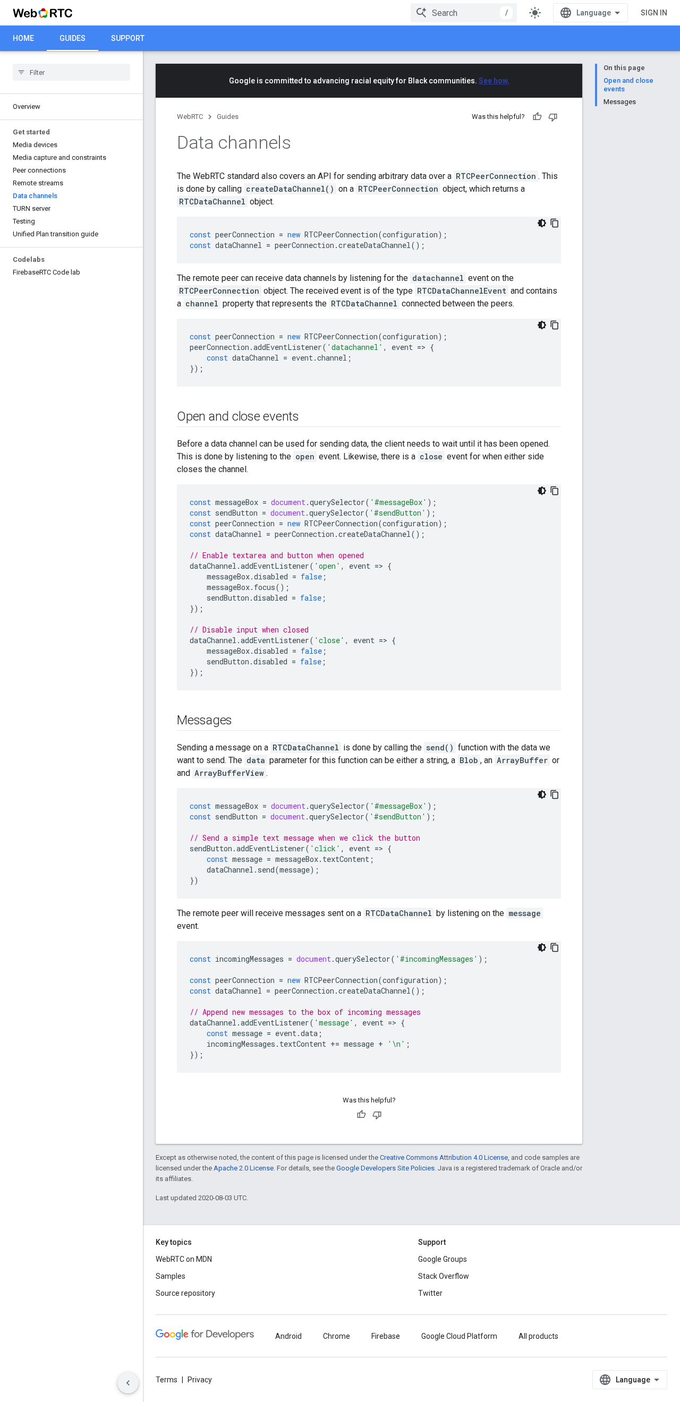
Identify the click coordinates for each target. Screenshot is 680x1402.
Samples (170, 1276)
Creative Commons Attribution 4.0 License (444, 1157)
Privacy (200, 1379)
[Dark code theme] (542, 223)
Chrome (336, 1336)
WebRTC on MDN (184, 1259)
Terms (166, 1379)
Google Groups (442, 1259)
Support (127, 38)
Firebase (385, 1336)
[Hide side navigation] (128, 1383)
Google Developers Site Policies (385, 1168)
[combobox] (464, 12)
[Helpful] (537, 117)
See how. (494, 80)
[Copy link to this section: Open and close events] (309, 417)
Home (23, 38)
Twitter (430, 1293)
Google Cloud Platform (459, 1336)
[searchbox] (71, 72)
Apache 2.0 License (244, 1168)
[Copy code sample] (554, 223)
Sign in (654, 12)
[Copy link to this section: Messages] (242, 721)
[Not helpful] (553, 117)
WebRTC (190, 117)
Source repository (185, 1293)
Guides (73, 38)
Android (288, 1336)
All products (538, 1336)
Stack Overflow (443, 1276)
